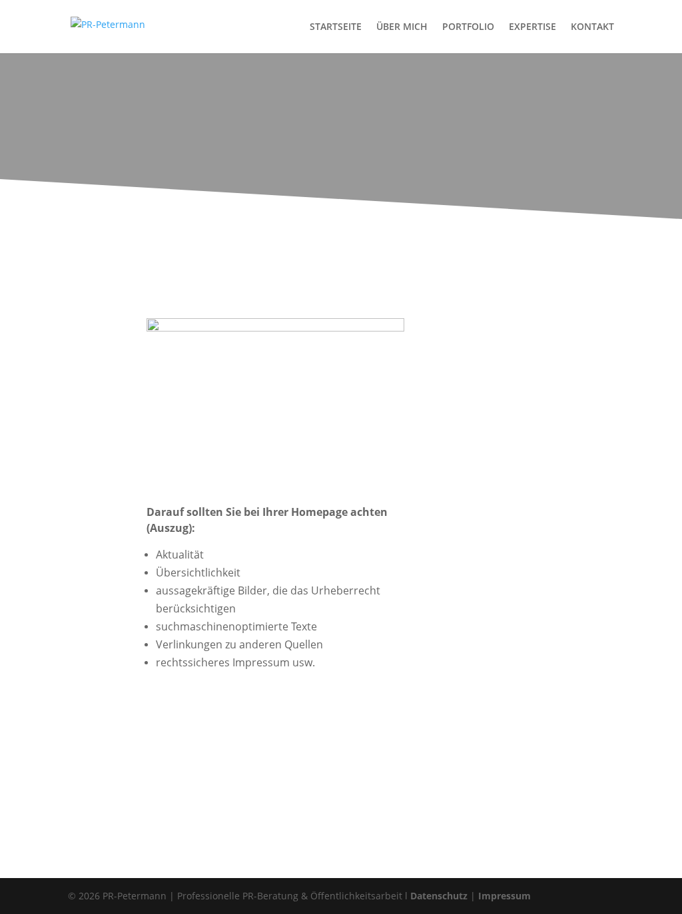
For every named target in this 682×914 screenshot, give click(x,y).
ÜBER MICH (402, 27)
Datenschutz (439, 895)
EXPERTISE (532, 27)
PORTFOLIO (468, 27)
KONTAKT (592, 27)
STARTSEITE (336, 27)
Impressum (504, 895)
